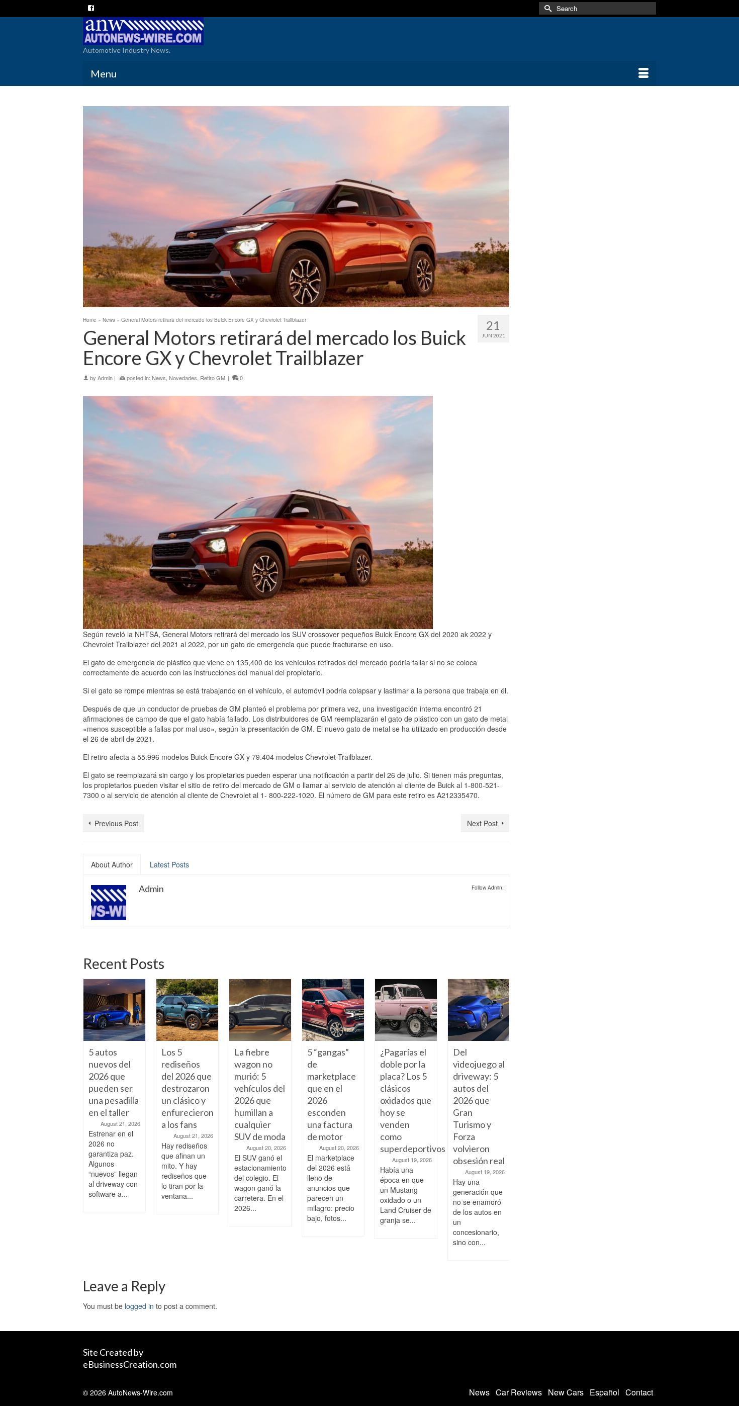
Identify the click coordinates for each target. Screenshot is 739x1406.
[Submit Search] (546, 8)
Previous (92, 1119)
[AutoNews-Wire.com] (173, 31)
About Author (112, 864)
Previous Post (116, 823)
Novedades (183, 378)
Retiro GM (212, 378)
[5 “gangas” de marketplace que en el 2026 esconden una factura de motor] (286, 1010)
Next (500, 1119)
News (159, 378)
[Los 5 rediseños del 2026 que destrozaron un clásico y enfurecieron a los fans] (140, 1010)
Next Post (482, 823)
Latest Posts (169, 864)
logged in (139, 1306)
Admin (105, 378)
